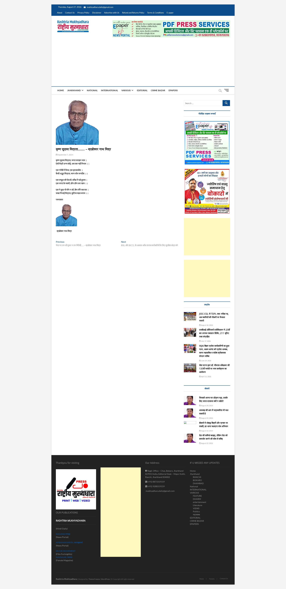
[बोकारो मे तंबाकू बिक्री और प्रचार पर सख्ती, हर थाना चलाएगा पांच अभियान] (190, 425)
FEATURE (197, 496)
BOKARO (197, 480)
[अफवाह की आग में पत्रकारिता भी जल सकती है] (190, 413)
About (59, 12)
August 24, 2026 (207, 406)
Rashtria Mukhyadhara (66, 579)
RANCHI (197, 477)
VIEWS (196, 508)
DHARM (197, 499)
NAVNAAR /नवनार (64, 557)
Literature (197, 505)
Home (60, 90)
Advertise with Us (111, 12)
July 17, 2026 (206, 341)
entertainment (199, 502)
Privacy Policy (83, 12)
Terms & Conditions (155, 12)
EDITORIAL (142, 90)
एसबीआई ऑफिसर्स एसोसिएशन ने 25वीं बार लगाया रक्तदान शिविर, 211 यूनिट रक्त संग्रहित (214, 333)
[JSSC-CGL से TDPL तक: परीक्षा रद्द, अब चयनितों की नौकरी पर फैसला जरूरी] (190, 316)
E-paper (170, 12)
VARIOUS (126, 90)
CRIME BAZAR (158, 90)
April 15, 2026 (206, 376)
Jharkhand (74, 90)
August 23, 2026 (207, 418)
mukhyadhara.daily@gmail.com (99, 7)
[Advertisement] (143, 64)
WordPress (105, 579)
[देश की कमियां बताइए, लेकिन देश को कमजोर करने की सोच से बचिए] (190, 438)
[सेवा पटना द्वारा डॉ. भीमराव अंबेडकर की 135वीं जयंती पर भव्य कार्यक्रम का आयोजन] (190, 367)
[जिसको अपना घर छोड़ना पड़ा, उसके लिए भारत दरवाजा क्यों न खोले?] (190, 400)
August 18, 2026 (207, 325)
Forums (211, 579)
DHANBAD (198, 483)
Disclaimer (96, 12)
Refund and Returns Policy (133, 12)
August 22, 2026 (207, 431)
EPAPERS (173, 90)
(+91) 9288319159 (156, 486)
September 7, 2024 (65, 155)
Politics (196, 511)
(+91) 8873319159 (156, 481)
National (92, 90)
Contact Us (70, 12)
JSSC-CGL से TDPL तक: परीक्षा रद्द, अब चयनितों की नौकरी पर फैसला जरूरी (214, 317)
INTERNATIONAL (109, 90)
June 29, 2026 (206, 361)
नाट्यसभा (196, 514)
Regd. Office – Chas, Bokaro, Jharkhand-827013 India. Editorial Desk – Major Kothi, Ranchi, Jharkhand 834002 (165, 474)
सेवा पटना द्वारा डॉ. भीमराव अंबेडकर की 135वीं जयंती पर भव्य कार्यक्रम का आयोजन (214, 368)
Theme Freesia (94, 579)
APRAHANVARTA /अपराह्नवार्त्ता (69, 542)
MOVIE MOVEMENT (65, 551)
